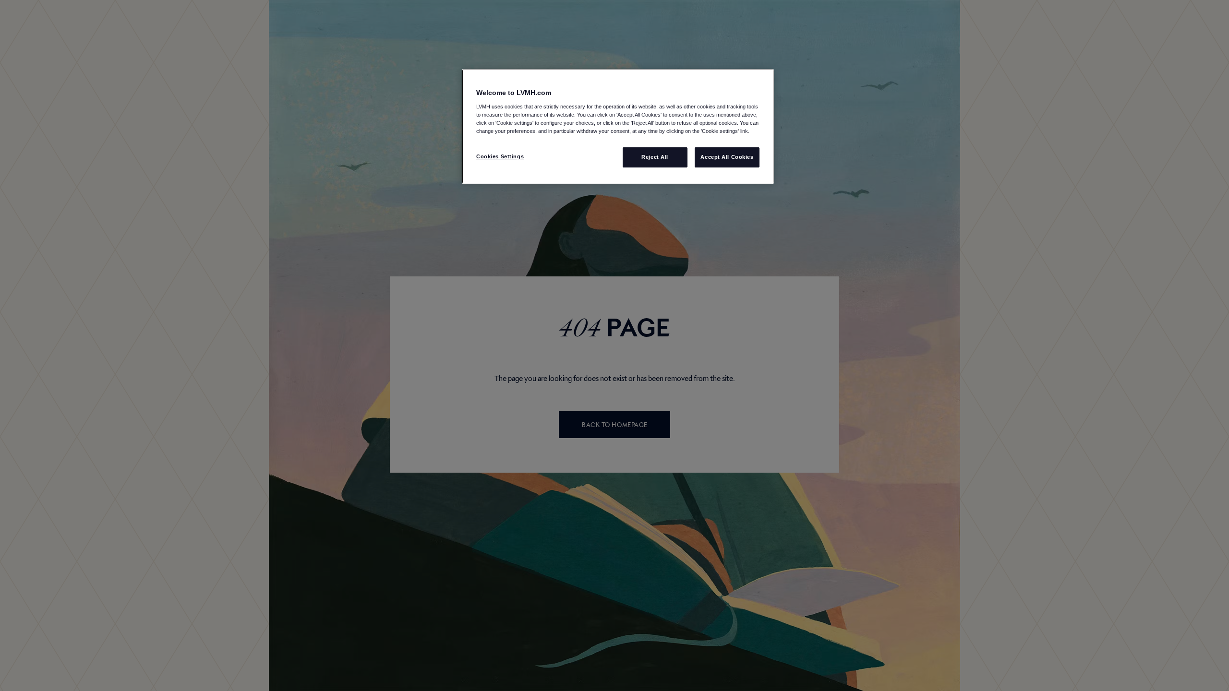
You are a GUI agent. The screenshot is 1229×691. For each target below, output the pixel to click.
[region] (618, 126)
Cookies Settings (500, 156)
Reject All (654, 157)
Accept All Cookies (726, 157)
